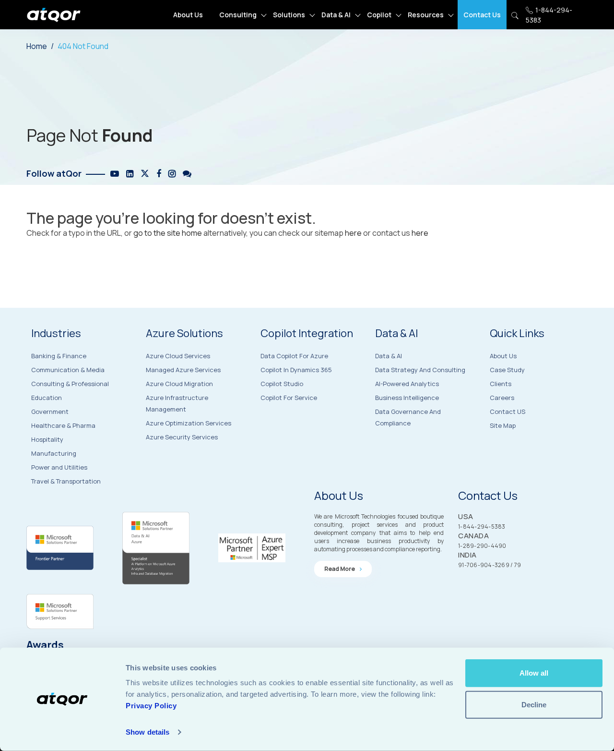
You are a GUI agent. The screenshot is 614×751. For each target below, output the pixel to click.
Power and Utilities (59, 467)
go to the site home (167, 233)
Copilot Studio (281, 383)
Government (50, 411)
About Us (188, 14)
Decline (533, 704)
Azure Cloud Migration (179, 383)
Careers (502, 397)
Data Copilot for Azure (294, 355)
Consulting (238, 14)
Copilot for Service (288, 397)
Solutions (289, 14)
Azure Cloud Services (178, 355)
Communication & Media (68, 369)
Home (36, 46)
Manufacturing (53, 453)
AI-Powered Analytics (407, 383)
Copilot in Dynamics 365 (296, 369)
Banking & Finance (58, 355)
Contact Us (482, 14)
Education (46, 397)
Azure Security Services (182, 437)
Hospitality (47, 439)
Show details (147, 732)
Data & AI (336, 14)
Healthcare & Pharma (63, 425)
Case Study (507, 369)
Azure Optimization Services (188, 423)
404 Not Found (83, 46)
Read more (340, 569)
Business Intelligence (407, 397)
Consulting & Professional (70, 383)
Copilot (379, 14)
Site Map (503, 425)
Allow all (534, 673)
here (353, 233)
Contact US (507, 411)
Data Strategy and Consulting (420, 369)
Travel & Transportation (66, 481)
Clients (500, 383)
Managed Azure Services (183, 369)
